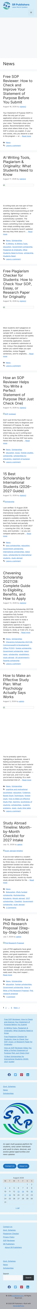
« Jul (17, 1208)
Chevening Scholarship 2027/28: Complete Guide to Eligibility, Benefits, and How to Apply (16, 586)
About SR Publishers (13, 1247)
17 (5, 1195)
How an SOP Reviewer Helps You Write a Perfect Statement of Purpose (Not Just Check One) (18, 1050)
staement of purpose (21, 459)
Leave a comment (13, 146)
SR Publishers (20, 4)
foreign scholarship (23, 648)
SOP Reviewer (9, 1241)
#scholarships (19, 895)
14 (23, 1192)
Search (6, 1274)
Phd (31, 991)
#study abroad (19, 898)
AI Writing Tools (21, 244)
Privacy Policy (8, 1237)
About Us (23, 1166)
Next (17, 1008)
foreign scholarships (23, 984)
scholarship (28, 253)
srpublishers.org (17, 1296)
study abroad (17, 558)
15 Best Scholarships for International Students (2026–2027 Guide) (17, 482)
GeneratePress (18, 1306)
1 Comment (10, 997)
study (14, 808)
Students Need (9, 256)
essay (17, 453)
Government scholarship (22, 247)
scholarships (16, 805)
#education (10, 892)
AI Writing (10, 244)
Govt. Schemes (9, 1087)
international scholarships (13, 552)
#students (7, 898)
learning (16, 802)
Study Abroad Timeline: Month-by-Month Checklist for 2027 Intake (17, 831)
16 (32, 1192)
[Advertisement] (18, 37)
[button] (9, 1074)
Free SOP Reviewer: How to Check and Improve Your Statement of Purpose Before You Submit (17, 89)
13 (18, 1192)
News (8, 143)
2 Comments (11, 908)
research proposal (10, 994)
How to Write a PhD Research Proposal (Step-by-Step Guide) (16, 925)
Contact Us (9, 1166)
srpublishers (24, 654)
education (7, 247)
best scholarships (13, 546)
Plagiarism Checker (11, 1234)
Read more (26, 136)
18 (10, 1195)
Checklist (18, 901)
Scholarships (17, 241)
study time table (24, 808)
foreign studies (27, 453)
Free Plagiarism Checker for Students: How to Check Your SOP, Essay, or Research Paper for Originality (17, 284)
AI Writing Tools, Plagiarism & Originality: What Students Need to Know (18, 166)
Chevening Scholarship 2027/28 (19, 642)
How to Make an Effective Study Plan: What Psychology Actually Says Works (17, 686)
